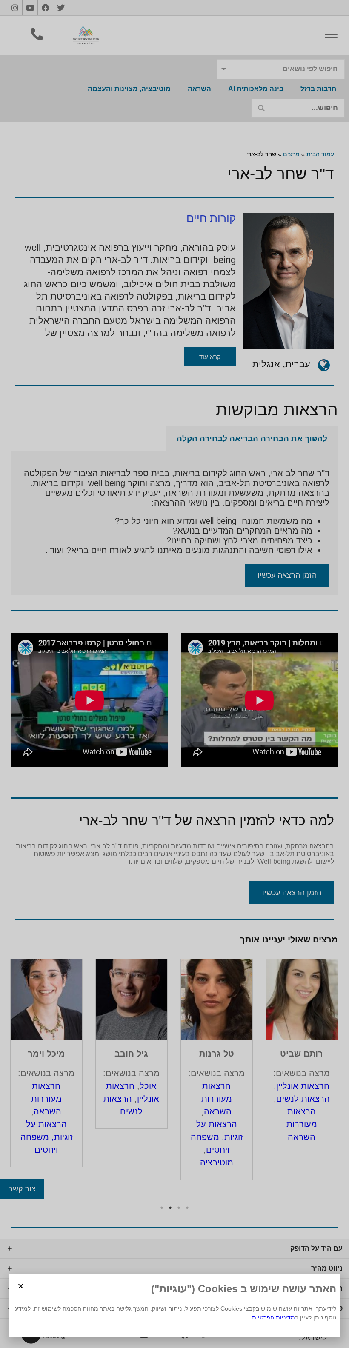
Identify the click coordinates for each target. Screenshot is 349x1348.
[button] (20, 1286)
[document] (174, 674)
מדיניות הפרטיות (273, 1317)
